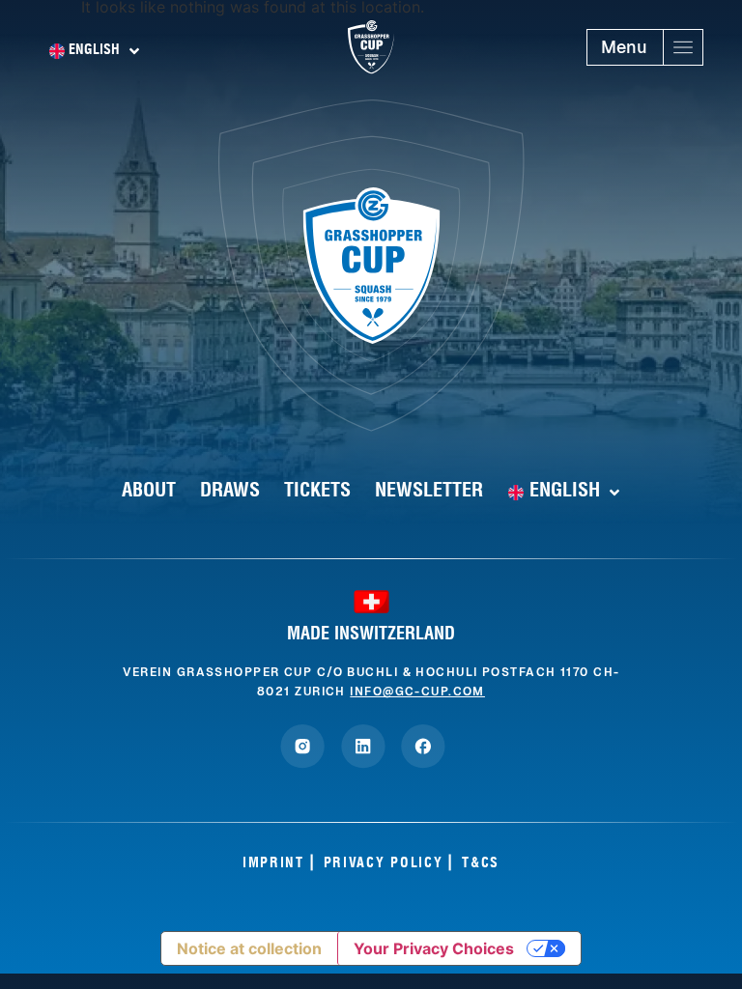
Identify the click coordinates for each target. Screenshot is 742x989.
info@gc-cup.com (417, 691)
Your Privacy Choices (434, 948)
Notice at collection (249, 948)
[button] (644, 47)
